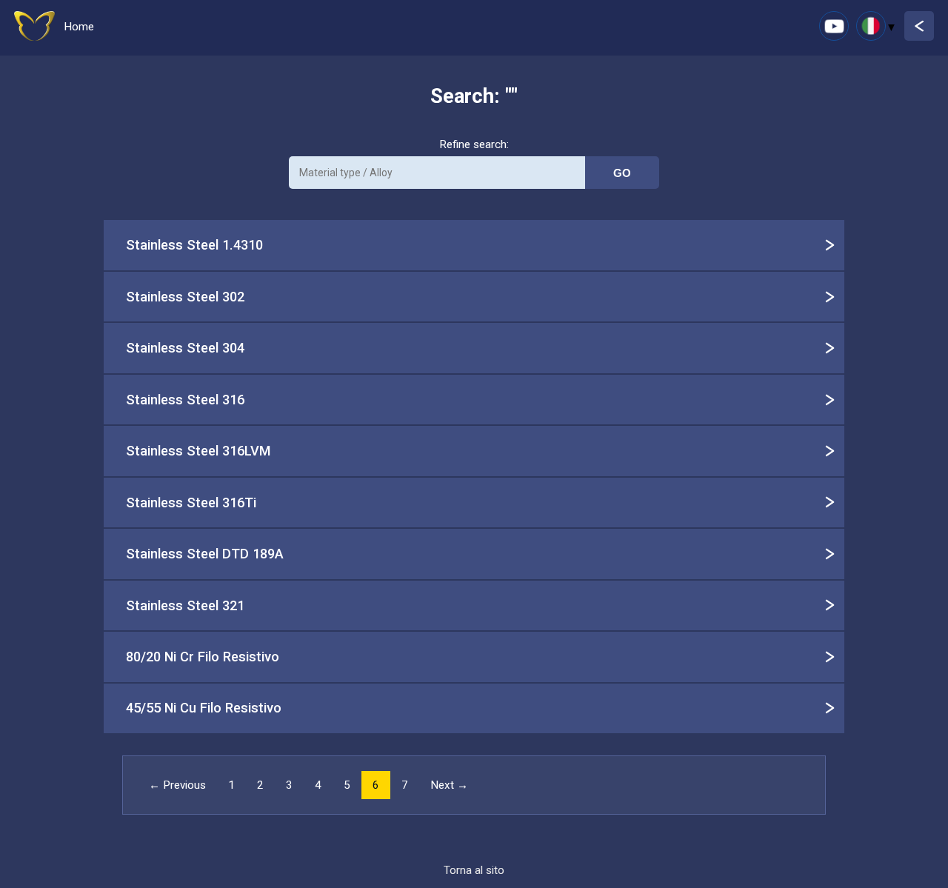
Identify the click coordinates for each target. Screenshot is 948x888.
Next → (449, 785)
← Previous (177, 785)
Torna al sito (474, 870)
